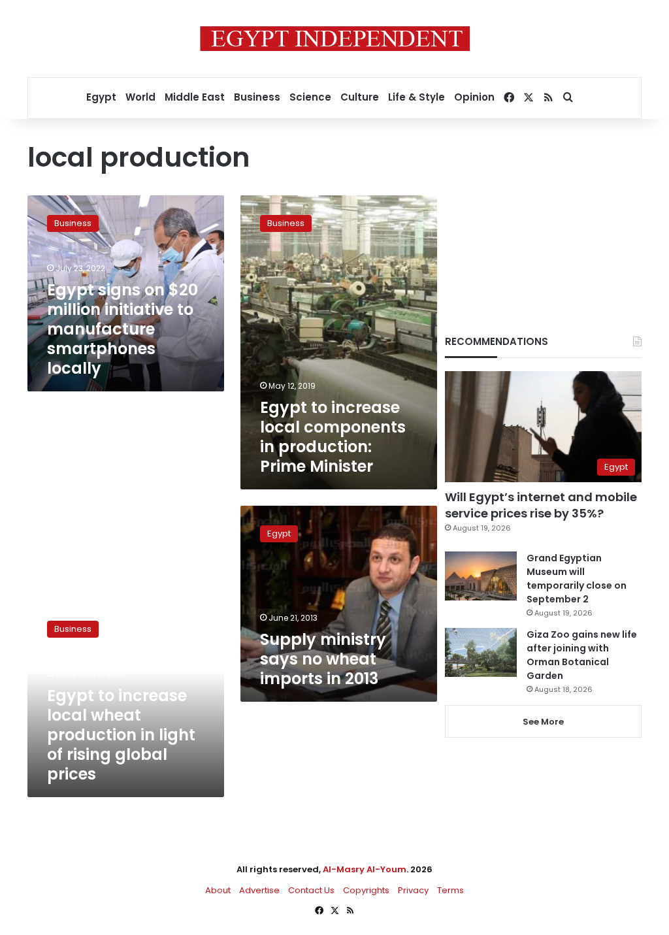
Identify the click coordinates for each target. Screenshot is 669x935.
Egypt (101, 97)
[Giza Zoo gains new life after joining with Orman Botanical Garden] (481, 652)
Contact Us (311, 890)
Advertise (259, 890)
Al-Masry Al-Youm (364, 869)
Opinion (474, 97)
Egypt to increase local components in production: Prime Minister (333, 437)
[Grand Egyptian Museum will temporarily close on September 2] (481, 575)
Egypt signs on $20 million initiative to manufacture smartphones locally (122, 329)
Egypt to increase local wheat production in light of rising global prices (121, 735)
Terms (450, 890)
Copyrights (366, 890)
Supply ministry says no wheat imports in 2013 (323, 659)
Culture (359, 97)
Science (310, 97)
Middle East (195, 97)
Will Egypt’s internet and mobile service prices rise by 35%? (541, 505)
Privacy (413, 890)
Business (257, 97)
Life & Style (416, 97)
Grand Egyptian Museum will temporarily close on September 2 (577, 578)
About (218, 890)
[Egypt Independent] (335, 38)
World (140, 97)
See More (543, 721)
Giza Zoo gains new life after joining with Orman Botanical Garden (582, 655)
